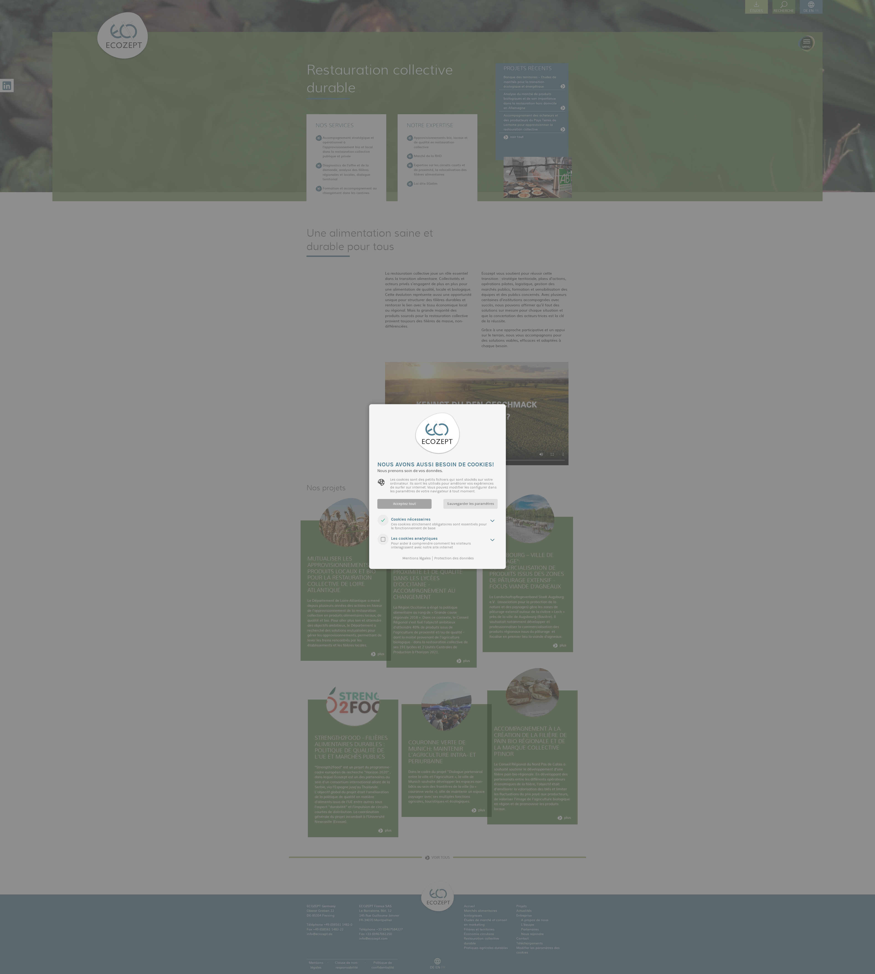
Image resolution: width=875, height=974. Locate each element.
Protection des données (454, 558)
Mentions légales (416, 558)
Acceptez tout (404, 504)
